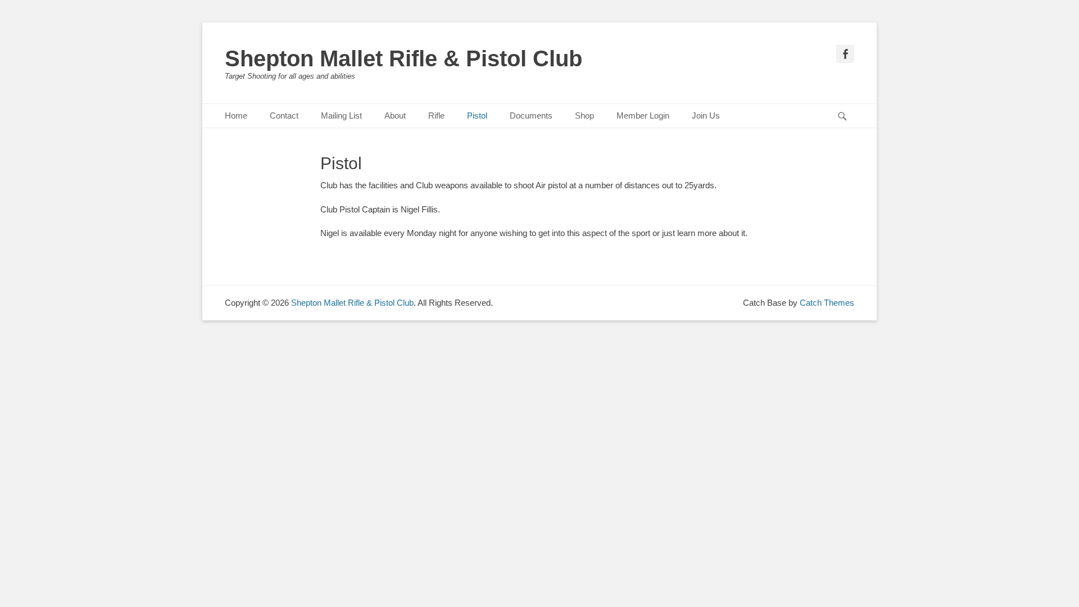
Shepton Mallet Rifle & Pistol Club (403, 58)
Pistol (477, 115)
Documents (531, 115)
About (395, 115)
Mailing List (341, 115)
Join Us (706, 115)
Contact (284, 115)
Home (236, 115)
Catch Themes (827, 302)
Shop (584, 115)
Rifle (436, 115)
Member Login (642, 115)
